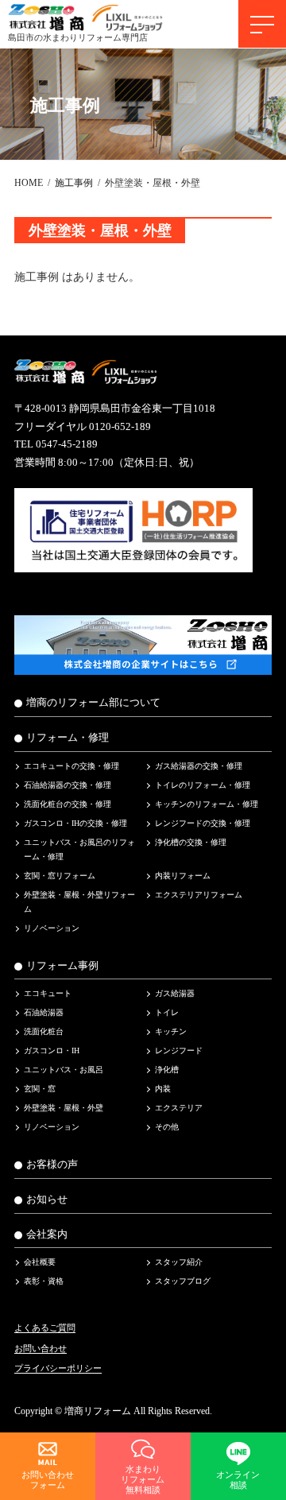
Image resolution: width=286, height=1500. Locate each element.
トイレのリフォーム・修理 (202, 785)
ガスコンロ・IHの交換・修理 (75, 823)
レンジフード (179, 1051)
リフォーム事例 (62, 965)
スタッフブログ (183, 1281)
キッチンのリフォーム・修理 (206, 804)
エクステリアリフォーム (198, 894)
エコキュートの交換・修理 (71, 766)
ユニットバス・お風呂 (63, 1070)
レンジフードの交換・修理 (202, 823)
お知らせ (47, 1199)
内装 (163, 1089)
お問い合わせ (40, 1348)
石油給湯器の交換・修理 (67, 785)
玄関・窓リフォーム (59, 875)
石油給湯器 (44, 1013)
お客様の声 (52, 1165)
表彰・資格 (44, 1281)
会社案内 (47, 1234)
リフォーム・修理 (67, 737)
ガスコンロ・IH (51, 1051)
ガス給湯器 (175, 994)
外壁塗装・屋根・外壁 (63, 1108)
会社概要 (40, 1262)
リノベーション (51, 928)
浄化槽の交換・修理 (190, 842)
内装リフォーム (183, 875)
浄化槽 (167, 1070)
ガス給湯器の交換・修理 (198, 766)
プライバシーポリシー (58, 1369)
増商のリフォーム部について (93, 703)
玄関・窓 (40, 1089)
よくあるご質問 (44, 1328)
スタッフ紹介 (179, 1262)
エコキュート (48, 994)
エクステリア (179, 1108)
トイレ (167, 1013)
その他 (167, 1127)
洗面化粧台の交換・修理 (67, 804)
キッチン (171, 1032)
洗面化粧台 (44, 1032)
